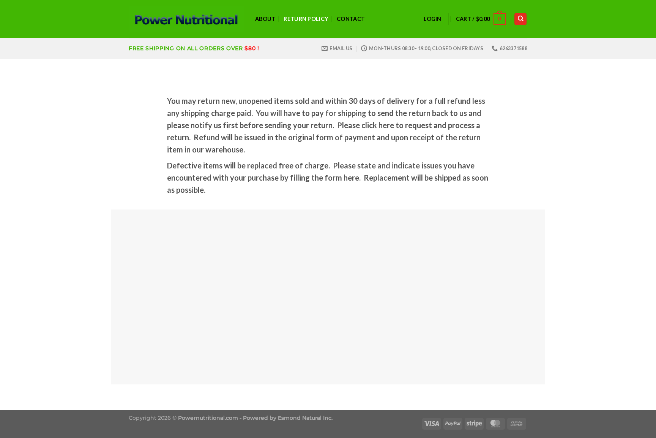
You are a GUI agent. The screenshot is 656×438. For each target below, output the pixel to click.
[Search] (520, 19)
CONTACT (351, 19)
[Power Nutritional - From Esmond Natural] (186, 19)
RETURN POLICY (306, 19)
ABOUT (265, 19)
